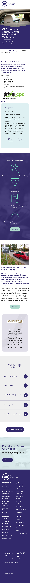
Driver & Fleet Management (13, 51)
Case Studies (19, 506)
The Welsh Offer (20, 522)
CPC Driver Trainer (7, 526)
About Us (18, 516)
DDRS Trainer (6, 532)
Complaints (22, 562)
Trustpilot (3, 101)
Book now (7, 41)
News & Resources (21, 509)
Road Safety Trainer (8, 535)
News (17, 530)
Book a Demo (20, 512)
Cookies (16, 562)
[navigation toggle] (26, 3)
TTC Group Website (21, 533)
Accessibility (22, 559)
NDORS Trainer (6, 529)
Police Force (5, 513)
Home (2, 51)
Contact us (7, 460)
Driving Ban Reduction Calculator (5, 503)
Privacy (14, 559)
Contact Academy (7, 538)
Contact (7, 559)
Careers (18, 519)
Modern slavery (9, 562)
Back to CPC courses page (15, 429)
